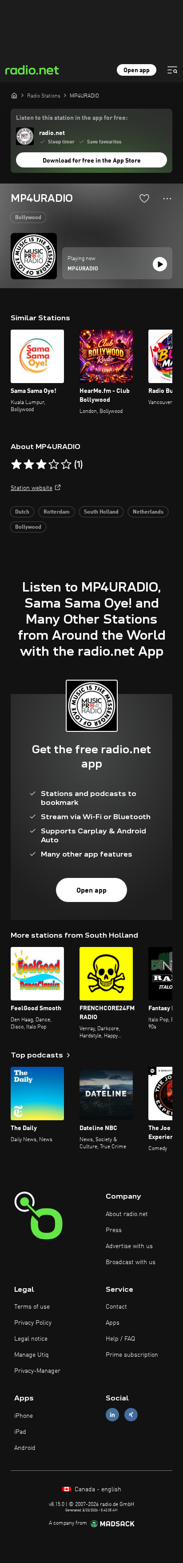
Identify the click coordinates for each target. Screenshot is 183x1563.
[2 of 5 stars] (29, 464)
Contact (116, 1307)
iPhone (23, 1416)
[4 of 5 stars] (54, 464)
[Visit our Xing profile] (131, 1415)
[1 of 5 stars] (16, 464)
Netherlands (148, 512)
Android (25, 1448)
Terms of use (32, 1307)
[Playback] (160, 264)
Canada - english (97, 1489)
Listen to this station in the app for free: (71, 118)
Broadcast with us (130, 1262)
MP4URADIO (83, 269)
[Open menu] (172, 70)
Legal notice (31, 1339)
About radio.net (127, 1214)
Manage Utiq (31, 1355)
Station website (31, 488)
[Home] (14, 95)
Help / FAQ (120, 1339)
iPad (20, 1432)
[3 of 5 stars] (41, 464)
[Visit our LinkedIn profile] (112, 1415)
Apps (112, 1323)
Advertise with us (129, 1246)
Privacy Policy (33, 1323)
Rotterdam (57, 512)
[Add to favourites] (144, 198)
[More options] (167, 198)
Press (114, 1230)
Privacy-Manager (37, 1371)
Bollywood (28, 217)
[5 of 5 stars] (66, 464)
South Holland (101, 512)
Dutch (22, 512)
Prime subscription (132, 1355)
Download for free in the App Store (92, 161)
